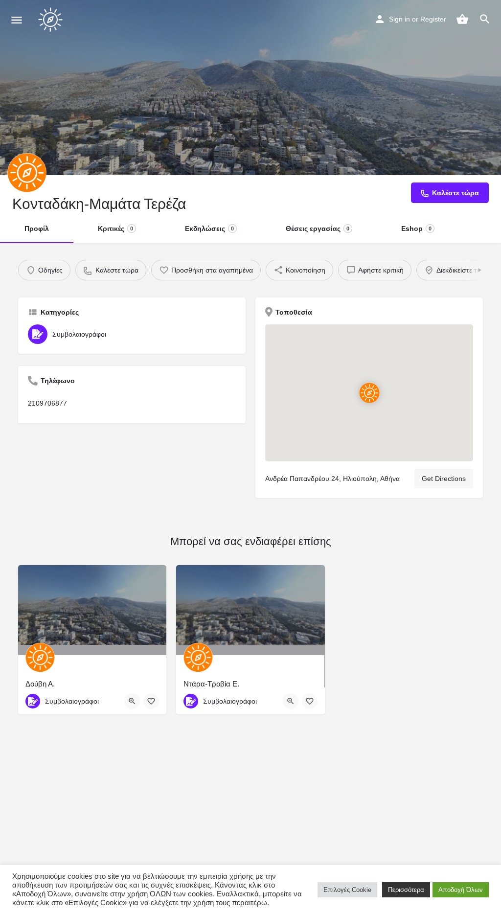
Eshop (416, 228)
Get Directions (444, 478)
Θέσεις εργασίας (317, 228)
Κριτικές (115, 228)
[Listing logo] (26, 172)
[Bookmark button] (151, 701)
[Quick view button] (132, 701)
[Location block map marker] (369, 393)
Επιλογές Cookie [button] (347, 889)
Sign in (399, 19)
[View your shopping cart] (462, 19)
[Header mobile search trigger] (484, 19)
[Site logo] (51, 19)
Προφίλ (36, 228)
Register (433, 19)
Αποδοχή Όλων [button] (460, 889)
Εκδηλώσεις (209, 228)
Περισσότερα (406, 889)
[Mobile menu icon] (16, 19)
